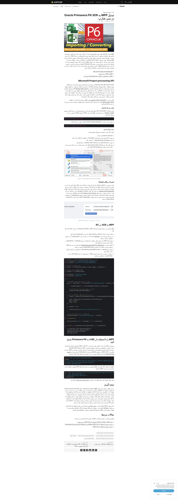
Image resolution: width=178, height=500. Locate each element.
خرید (85, 2)
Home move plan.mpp (82, 380)
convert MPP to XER (89, 438)
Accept (164, 490)
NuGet (112, 113)
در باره (105, 2)
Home (122, 6)
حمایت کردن (91, 2)
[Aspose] (57, 2)
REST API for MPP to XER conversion (104, 438)
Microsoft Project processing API (103, 71)
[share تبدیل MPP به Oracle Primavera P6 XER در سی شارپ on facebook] (87, 450)
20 (80, 410)
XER (87, 62)
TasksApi (96, 236)
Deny (158, 494)
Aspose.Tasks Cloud (81, 88)
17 (79, 402)
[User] (125, 2)
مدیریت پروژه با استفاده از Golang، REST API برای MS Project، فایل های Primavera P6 (89, 424)
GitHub (107, 113)
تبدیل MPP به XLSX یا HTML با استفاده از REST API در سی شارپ (95, 422)
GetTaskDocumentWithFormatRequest (92, 245)
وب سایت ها (98, 2)
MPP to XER (73, 435)
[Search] (122, 2)
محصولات (80, 2)
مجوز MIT (93, 406)
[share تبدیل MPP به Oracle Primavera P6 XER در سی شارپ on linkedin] (93, 450)
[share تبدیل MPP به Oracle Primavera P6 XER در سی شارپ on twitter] (96, 450)
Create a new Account (89, 193)
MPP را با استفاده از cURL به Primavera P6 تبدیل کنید (98, 76)
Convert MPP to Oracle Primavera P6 (104, 435)
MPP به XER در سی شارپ (105, 74)
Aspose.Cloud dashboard (106, 191)
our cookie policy (171, 487)
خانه (113, 12)
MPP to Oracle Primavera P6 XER (86, 435)
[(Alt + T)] (118, 6)
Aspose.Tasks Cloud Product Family (105, 432)
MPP (112, 54)
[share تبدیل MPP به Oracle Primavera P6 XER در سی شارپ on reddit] (90, 450)
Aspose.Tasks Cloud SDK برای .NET (95, 100)
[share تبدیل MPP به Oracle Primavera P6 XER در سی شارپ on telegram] (81, 450)
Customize (169, 494)
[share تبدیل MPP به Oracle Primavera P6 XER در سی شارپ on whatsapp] (84, 450)
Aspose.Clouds (107, 12)
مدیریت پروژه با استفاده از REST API (103, 426)
